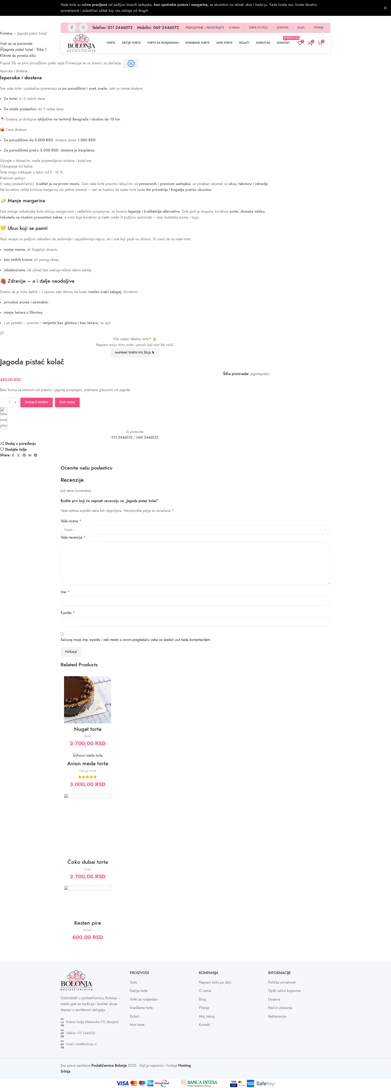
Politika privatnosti (282, 982)
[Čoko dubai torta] (87, 825)
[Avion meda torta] (87, 755)
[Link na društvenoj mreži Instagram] (83, 27)
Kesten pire (87, 923)
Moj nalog (207, 1016)
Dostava (274, 999)
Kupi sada (67, 402)
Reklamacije (277, 1016)
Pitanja (204, 1007)
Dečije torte (87, 770)
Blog (202, 999)
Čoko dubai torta (87, 862)
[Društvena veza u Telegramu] (35, 455)
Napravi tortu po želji (215, 982)
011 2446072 (122, 437)
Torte (87, 736)
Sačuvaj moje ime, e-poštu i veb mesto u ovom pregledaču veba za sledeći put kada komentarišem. (136, 639)
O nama (205, 990)
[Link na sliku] (76, 980)
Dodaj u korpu (36, 402)
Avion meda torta (87, 763)
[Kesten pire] (87, 901)
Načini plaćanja (280, 1007)
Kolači (87, 929)
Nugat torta (87, 729)
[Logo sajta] (81, 42)
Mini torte (137, 1024)
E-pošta (68, 612)
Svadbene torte (141, 1007)
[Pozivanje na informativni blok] (112, 27)
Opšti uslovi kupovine (284, 990)
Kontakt (204, 1024)
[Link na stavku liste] (92, 1022)
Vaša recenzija (73, 537)
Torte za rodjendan (144, 999)
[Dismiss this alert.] (131, 63)
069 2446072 (147, 437)
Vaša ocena (71, 521)
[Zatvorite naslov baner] (385, 8)
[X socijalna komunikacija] (18, 455)
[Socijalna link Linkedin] (30, 455)
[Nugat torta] (87, 699)
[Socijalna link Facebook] (71, 27)
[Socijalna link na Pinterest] (24, 455)
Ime (65, 592)
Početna (6, 33)
